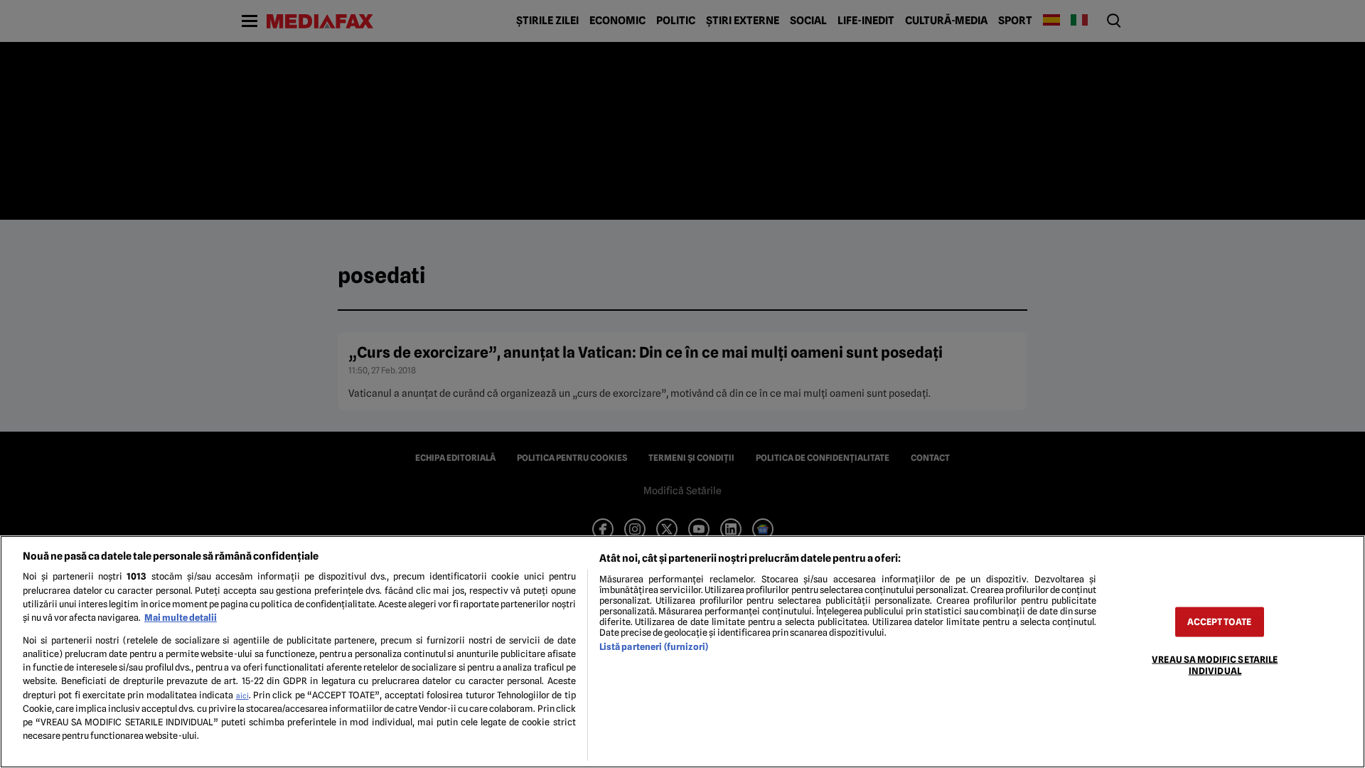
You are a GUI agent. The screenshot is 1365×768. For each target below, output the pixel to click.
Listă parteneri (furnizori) (653, 646)
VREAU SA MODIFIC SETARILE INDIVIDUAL (1215, 665)
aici (242, 695)
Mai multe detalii (180, 617)
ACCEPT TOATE (1219, 622)
